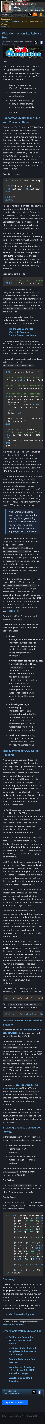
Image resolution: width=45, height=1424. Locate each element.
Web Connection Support (21, 1314)
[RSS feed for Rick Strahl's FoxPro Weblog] (35, 14)
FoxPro (18, 1393)
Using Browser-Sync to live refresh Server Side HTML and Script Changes (22, 1370)
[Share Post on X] (34, 1391)
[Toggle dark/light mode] (41, 14)
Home (4, 14)
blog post (13, 610)
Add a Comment (16, 1403)
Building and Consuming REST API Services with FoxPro (21, 1340)
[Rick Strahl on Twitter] (30, 14)
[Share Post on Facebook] (39, 1391)
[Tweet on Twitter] (36, 42)
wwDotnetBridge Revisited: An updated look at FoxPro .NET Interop (22, 1351)
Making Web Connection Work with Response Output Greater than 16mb (22, 332)
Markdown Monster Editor (13, 1324)
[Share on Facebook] (41, 42)
